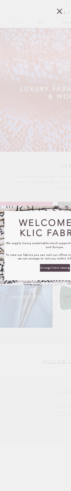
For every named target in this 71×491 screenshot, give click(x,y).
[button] (59, 11)
